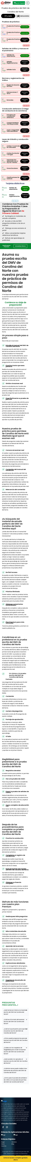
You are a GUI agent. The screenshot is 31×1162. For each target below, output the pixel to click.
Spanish (22, 3)
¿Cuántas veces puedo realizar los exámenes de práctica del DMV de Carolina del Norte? (15, 1070)
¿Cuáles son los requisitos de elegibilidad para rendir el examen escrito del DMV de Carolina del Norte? (15, 1051)
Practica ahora (24, 26)
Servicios (14, 1142)
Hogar (3, 1142)
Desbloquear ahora (25, 39)
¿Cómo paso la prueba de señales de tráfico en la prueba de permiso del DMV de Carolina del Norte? (15, 1080)
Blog (13, 1144)
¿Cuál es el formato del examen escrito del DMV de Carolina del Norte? (14, 1022)
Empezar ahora (25, 188)
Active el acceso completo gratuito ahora (15, 1159)
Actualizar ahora (20, 246)
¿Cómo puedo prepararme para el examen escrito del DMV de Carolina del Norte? (15, 1040)
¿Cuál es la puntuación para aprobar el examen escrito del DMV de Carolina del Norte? (16, 1031)
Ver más (25, 45)
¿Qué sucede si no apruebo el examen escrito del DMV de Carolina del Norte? (15, 1061)
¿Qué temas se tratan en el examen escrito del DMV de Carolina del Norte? (15, 1012)
